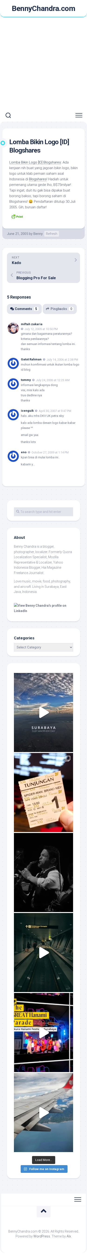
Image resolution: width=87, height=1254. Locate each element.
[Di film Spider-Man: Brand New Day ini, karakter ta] (43, 792)
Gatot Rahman (31, 359)
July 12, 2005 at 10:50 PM (41, 329)
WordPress (41, 1236)
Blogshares (38, 179)
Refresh (51, 234)
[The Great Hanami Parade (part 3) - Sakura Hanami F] (43, 1032)
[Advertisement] (43, 63)
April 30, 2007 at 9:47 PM (55, 411)
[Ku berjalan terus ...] (43, 952)
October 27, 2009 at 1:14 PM (50, 452)
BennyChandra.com (43, 8)
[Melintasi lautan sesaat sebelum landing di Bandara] (43, 1112)
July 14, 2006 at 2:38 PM (62, 359)
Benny (38, 234)
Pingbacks (61, 309)
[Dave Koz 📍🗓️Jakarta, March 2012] (43, 872)
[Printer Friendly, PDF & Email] (17, 216)
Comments (26, 309)
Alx (69, 1236)
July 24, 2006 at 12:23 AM (53, 380)
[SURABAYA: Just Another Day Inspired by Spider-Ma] (43, 712)
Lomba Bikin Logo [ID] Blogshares (35, 162)
